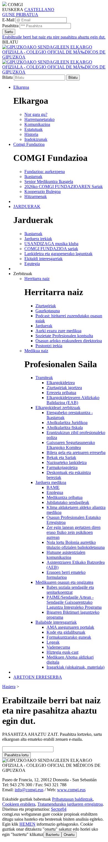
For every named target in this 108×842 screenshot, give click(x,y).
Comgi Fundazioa (29, 144)
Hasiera (9, 686)
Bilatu (7, 77)
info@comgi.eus (29, 789)
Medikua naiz (36, 350)
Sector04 (58, 809)
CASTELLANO (39, 9)
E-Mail (8, 19)
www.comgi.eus (71, 789)
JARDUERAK (26, 206)
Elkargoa (21, 87)
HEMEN (27, 824)
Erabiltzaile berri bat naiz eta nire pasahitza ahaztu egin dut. (54, 37)
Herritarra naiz (37, 278)
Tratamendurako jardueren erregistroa (70, 804)
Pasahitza (10, 25)
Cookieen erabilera (18, 804)
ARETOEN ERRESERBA (37, 677)
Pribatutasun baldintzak (72, 799)
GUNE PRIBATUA (20, 14)
